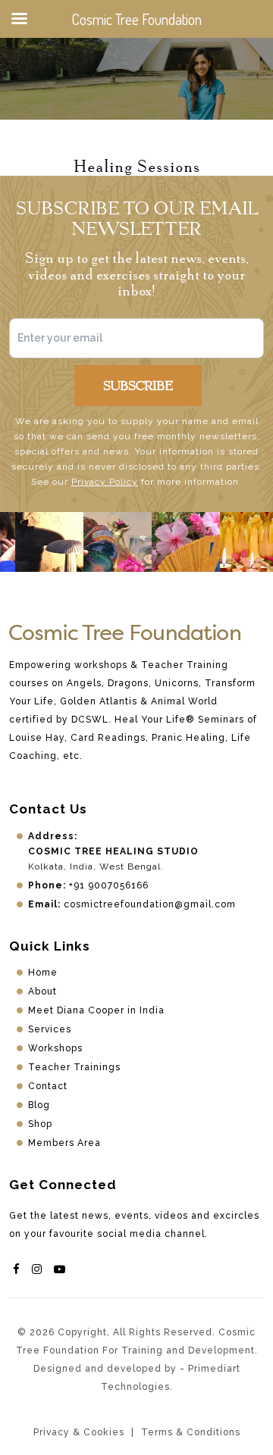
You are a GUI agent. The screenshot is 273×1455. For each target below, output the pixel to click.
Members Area (64, 1143)
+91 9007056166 (109, 885)
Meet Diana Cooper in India (96, 1010)
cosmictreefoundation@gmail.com (150, 904)
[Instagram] (37, 1269)
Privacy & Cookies (78, 1432)
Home (43, 972)
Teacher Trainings (74, 1067)
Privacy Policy (104, 481)
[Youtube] (60, 1269)
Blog (39, 1105)
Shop (40, 1124)
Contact (47, 1086)
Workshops (55, 1048)
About (42, 991)
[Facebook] (16, 1269)
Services (49, 1029)
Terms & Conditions (190, 1432)
